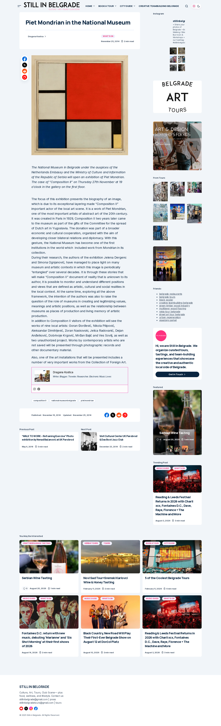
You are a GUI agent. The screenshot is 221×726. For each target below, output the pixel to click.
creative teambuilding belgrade (176, 302)
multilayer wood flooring (172, 308)
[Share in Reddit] (25, 71)
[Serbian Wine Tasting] (49, 556)
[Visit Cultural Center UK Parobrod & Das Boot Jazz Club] (89, 441)
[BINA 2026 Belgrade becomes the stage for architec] (181, 67)
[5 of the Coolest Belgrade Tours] (172, 556)
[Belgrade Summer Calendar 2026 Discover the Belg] (181, 51)
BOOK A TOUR (152, 543)
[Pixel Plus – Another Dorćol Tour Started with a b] (173, 67)
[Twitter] (26, 708)
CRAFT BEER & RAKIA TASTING (36, 543)
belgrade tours (167, 296)
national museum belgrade (63, 400)
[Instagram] (34, 388)
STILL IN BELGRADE (34, 686)
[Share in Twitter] (25, 65)
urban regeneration (170, 317)
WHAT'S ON (108, 36)
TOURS (106, 543)
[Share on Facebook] (25, 59)
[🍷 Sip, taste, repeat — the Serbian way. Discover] (173, 51)
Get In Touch (176, 374)
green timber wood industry (174, 305)
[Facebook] (35, 708)
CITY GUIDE (169, 543)
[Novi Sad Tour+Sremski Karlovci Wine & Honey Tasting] (110, 556)
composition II (39, 400)
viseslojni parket (168, 320)
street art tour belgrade (172, 314)
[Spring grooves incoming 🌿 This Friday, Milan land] (181, 59)
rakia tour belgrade (169, 311)
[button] (19, 6)
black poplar (166, 299)
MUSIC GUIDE (163, 468)
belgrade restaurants (170, 293)
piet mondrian (87, 400)
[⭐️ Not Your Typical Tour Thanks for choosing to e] (173, 59)
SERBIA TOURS (91, 543)
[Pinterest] (38, 388)
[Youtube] (21, 708)
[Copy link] (25, 77)
